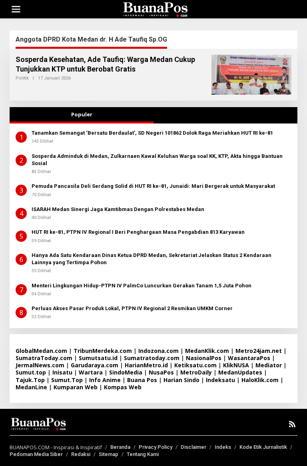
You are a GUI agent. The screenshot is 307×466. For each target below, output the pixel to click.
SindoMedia (125, 372)
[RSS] (292, 424)
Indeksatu (220, 380)
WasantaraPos (249, 358)
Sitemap (108, 454)
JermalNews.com (40, 365)
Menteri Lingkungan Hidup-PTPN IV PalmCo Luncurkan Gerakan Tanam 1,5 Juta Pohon (141, 286)
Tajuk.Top (30, 380)
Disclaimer (193, 447)
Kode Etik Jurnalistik (263, 447)
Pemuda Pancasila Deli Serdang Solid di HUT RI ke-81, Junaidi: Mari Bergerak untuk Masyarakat (153, 186)
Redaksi (80, 454)
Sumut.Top (67, 380)
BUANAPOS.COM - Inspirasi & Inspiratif (56, 447)
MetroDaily (196, 372)
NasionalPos (203, 358)
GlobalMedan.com (41, 350)
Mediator (268, 365)
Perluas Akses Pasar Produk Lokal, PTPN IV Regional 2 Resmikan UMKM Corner (132, 308)
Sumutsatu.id (98, 358)
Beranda (120, 447)
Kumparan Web (76, 387)
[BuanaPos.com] (155, 8)
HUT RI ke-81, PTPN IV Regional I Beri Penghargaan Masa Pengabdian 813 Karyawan (138, 232)
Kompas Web (123, 387)
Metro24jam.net (258, 350)
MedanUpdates (240, 372)
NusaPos (161, 372)
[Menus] (16, 9)
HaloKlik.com (260, 380)
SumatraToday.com (44, 358)
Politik (22, 78)
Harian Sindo (181, 380)
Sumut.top (31, 372)
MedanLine (31, 387)
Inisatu (62, 372)
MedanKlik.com (207, 350)
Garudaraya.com (94, 365)
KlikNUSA (236, 365)
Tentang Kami (143, 454)
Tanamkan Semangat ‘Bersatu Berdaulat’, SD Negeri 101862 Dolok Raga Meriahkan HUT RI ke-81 (152, 133)
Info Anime (105, 380)
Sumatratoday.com (151, 358)
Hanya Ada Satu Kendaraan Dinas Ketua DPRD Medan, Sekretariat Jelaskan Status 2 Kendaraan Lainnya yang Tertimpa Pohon (151, 258)
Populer (81, 114)
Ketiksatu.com (195, 365)
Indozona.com (158, 350)
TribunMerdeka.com (103, 350)
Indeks (223, 447)
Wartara (91, 372)
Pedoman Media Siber (36, 454)
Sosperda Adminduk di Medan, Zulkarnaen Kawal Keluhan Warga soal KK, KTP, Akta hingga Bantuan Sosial (157, 159)
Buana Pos (142, 380)
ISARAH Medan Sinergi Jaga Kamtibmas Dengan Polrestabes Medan (118, 209)
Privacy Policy (155, 447)
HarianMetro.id (146, 365)
